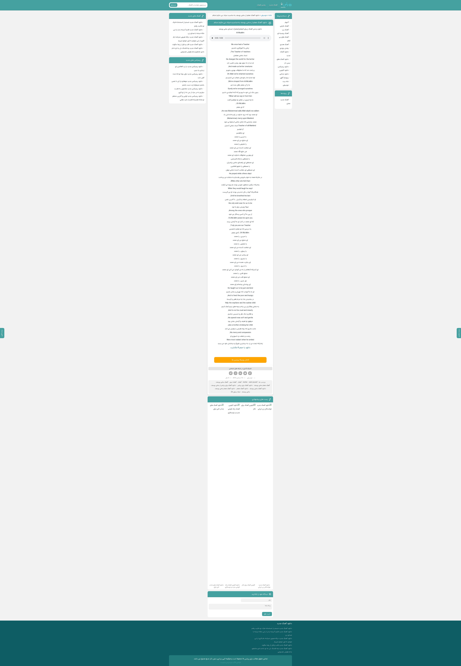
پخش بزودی (284, 48)
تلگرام (231, 373)
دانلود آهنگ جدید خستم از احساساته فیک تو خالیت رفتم (272, 628)
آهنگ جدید (273, 5)
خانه (270, 15)
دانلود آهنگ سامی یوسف (258, 389)
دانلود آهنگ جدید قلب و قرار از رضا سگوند (187, 44)
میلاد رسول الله (235, 392)
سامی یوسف (246, 392)
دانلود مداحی (284, 74)
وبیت (222, 662)
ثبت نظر (267, 614)
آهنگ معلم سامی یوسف (262, 385)
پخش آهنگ (261, 5)
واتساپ (235, 373)
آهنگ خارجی (284, 26)
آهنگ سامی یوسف (222, 382)
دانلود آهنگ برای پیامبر (245, 385)
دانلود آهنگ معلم (242, 389)
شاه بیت (286, 81)
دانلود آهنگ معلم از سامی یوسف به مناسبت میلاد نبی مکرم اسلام (240, 22)
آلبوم (287, 22)
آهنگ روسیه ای (283, 33)
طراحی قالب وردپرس (233, 662)
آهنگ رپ (285, 30)
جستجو (173, 5)
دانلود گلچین (284, 70)
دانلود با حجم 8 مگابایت (240, 347)
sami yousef (253, 382)
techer (245, 382)
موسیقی (264, 15)
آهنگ (239, 382)
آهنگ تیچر (233, 382)
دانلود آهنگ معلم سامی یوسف (225, 389)
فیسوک (250, 373)
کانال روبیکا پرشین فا (240, 360)
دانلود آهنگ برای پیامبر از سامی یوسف (223, 385)
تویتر (245, 373)
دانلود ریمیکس (283, 67)
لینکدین (240, 373)
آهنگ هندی (284, 44)
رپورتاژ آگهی (284, 78)
